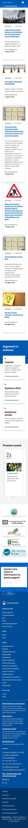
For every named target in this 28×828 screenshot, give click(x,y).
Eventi (4, 697)
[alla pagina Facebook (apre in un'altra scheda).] (3, 783)
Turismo (4, 683)
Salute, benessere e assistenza (11, 677)
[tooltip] (14, 512)
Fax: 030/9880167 (9, 758)
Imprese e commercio (8, 671)
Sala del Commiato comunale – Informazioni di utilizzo (14, 314)
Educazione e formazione (9, 666)
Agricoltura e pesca (7, 646)
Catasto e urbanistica (8, 660)
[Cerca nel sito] (25, 6)
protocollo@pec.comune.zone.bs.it (14, 770)
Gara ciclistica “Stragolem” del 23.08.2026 (13, 82)
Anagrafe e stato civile (8, 652)
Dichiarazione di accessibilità (9, 798)
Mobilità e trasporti (7, 674)
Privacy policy (5, 795)
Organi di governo (7, 612)
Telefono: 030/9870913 (11, 755)
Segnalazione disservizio (8, 806)
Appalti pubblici (6, 654)
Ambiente (5, 649)
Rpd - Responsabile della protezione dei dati (11, 774)
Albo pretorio (7, 716)
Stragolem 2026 (12, 473)
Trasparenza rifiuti (9, 728)
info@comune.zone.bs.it (11, 767)
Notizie (4, 635)
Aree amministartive (8, 615)
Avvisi (9, 26)
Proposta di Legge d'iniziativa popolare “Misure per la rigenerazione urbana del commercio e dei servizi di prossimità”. (14, 131)
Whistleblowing (8, 741)
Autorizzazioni (6, 657)
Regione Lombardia (7, 2)
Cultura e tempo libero (8, 663)
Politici (4, 621)
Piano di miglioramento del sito (9, 813)
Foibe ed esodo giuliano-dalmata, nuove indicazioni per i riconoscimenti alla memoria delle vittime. (13, 33)
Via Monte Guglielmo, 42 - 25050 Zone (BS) (15, 752)
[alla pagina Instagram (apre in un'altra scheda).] (6, 783)
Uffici (3, 618)
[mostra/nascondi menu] (3, 6)
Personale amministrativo (9, 623)
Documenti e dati (7, 626)
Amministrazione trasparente (13, 703)
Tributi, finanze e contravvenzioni (12, 680)
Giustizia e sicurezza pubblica (10, 668)
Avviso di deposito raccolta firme (13, 258)
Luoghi (4, 694)
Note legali (5, 791)
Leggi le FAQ (5, 802)
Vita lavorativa (6, 685)
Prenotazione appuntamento (9, 809)
